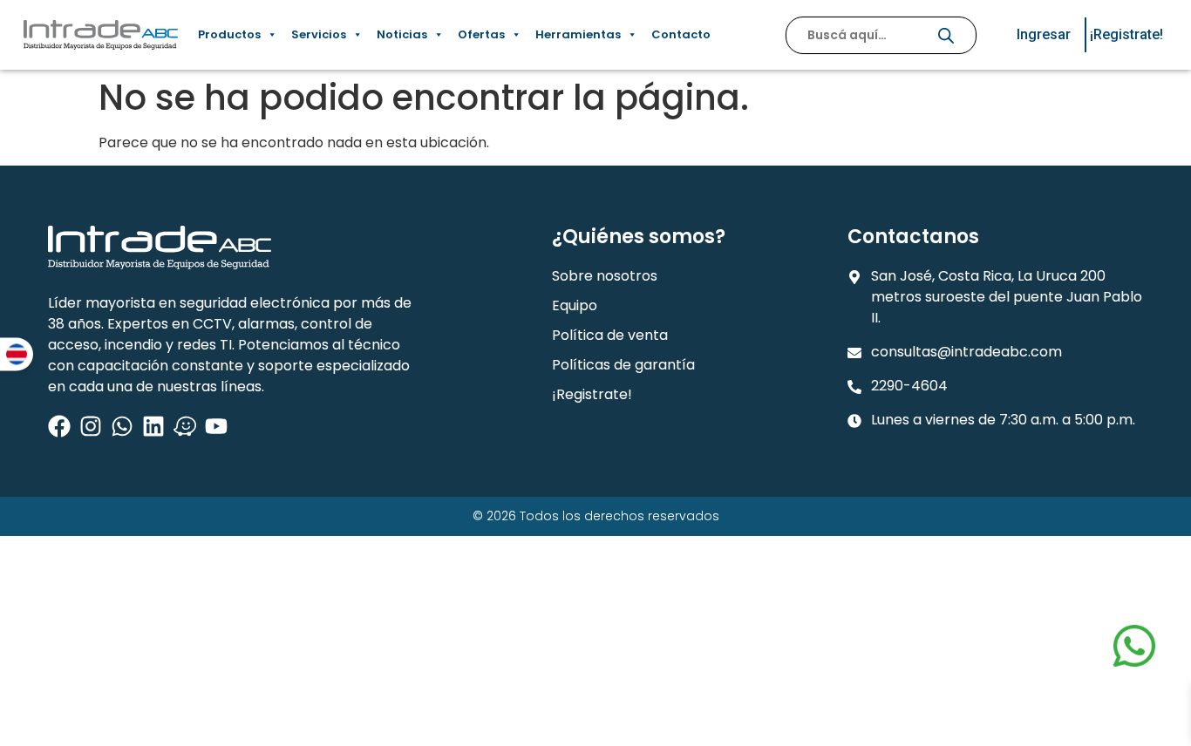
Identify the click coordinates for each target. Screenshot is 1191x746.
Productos (229, 34)
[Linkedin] (153, 426)
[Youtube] (216, 426)
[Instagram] (90, 426)
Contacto (681, 34)
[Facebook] (59, 426)
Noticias (402, 34)
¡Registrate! (592, 394)
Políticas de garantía (623, 365)
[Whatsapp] (122, 426)
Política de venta (610, 335)
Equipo (574, 305)
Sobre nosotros (604, 276)
